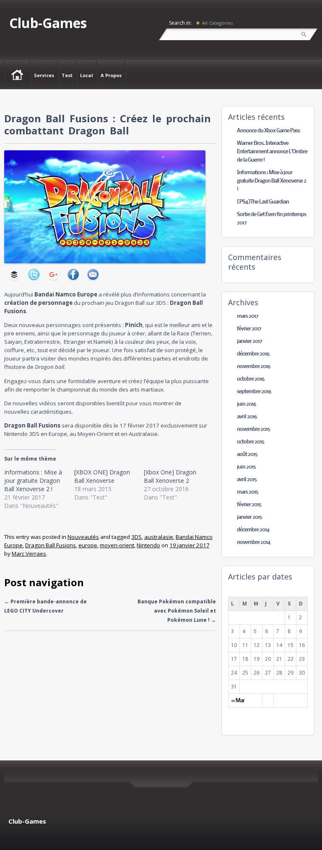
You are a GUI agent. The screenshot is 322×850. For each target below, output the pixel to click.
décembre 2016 (253, 354)
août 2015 (247, 454)
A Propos (111, 75)
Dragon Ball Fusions (50, 545)
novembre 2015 (253, 429)
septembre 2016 (254, 391)
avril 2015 (247, 479)
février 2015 (249, 504)
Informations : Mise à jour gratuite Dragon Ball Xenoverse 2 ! (33, 480)
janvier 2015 (249, 517)
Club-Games (48, 23)
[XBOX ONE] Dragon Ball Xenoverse (102, 476)
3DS (136, 537)
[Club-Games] (17, 74)
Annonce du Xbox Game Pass (268, 131)
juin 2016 (246, 404)
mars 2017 (247, 316)
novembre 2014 (253, 542)
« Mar (237, 700)
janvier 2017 (249, 341)
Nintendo (148, 545)
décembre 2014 (253, 530)
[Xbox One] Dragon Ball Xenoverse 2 (170, 476)
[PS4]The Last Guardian (263, 202)
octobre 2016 (250, 379)
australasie (158, 537)
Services (44, 75)
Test (67, 75)
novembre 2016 (253, 366)
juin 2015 (246, 467)
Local (86, 75)
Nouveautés (83, 537)
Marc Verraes (29, 553)
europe (87, 545)
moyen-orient (117, 545)
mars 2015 (247, 492)
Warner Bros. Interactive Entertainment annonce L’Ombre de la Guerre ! (272, 152)
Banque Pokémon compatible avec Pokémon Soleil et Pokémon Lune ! (177, 610)
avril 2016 (247, 417)
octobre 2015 (250, 442)
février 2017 (249, 329)
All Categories (217, 23)
